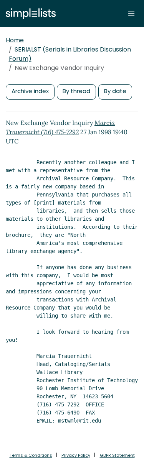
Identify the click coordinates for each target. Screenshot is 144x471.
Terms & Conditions (31, 455)
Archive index (30, 91)
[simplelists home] (29, 14)
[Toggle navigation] (131, 13)
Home (15, 40)
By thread (76, 91)
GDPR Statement (117, 455)
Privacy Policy (75, 455)
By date (115, 91)
